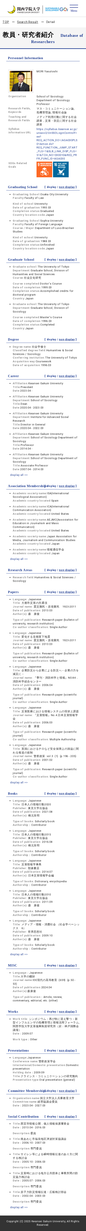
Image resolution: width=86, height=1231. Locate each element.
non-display (67, 187)
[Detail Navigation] (74, 8)
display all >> (19, 474)
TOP (6, 22)
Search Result (27, 22)
